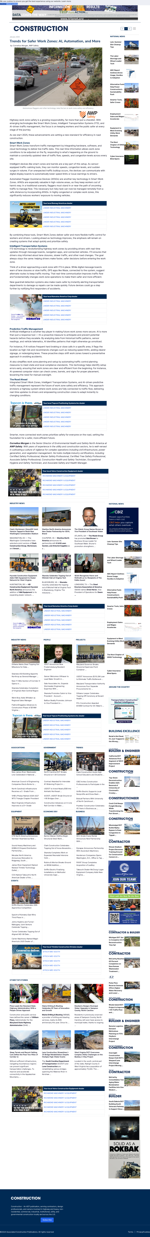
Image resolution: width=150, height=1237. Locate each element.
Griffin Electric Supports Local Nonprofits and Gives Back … (88, 792)
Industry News (17, 503)
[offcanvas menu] (134, 28)
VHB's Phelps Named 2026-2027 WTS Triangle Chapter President (25, 797)
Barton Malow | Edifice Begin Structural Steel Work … (56, 837)
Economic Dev (50, 811)
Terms (130, 1232)
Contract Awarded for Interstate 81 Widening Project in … (57, 782)
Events (14, 881)
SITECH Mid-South (51, 952)
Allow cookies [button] (12, 4)
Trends (79, 747)
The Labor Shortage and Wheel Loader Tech (115, 560)
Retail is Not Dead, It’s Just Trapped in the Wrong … (116, 738)
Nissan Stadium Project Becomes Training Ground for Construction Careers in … (116, 852)
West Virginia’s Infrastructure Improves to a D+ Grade (24, 804)
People (47, 640)
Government (50, 747)
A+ (129, 28)
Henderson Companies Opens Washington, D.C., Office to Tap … (90, 856)
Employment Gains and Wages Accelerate (117, 116)
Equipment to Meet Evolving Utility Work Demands (115, 640)
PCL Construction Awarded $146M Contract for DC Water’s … (90, 704)
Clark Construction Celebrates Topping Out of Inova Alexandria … (58, 846)
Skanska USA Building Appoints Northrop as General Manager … (25, 675)
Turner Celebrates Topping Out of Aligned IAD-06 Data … (26, 932)
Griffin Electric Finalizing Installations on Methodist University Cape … (54, 872)
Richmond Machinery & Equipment (59, 476)
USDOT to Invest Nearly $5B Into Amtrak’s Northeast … (57, 790)
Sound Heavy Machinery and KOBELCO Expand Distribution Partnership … (24, 848)
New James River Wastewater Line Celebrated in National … (24, 773)
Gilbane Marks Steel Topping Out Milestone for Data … (25, 665)
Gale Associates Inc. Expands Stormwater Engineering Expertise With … (56, 686)
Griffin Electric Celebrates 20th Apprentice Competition (24, 906)
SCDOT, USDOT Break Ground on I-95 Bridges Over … (58, 797)
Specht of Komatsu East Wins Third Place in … (24, 916)
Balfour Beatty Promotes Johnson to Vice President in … (58, 701)
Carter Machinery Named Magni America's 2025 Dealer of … (25, 940)
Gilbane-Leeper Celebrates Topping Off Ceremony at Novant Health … (90, 696)
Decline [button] (3, 4)
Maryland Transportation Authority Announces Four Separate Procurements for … (90, 686)
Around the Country (119, 687)
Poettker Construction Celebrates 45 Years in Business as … (90, 807)
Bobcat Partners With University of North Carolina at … (89, 799)
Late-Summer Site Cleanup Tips (116, 44)
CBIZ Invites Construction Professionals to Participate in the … (90, 784)
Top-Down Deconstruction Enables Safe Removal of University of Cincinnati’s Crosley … (115, 785)
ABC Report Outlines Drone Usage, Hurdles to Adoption (115, 576)
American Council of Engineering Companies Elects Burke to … (25, 782)
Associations (18, 747)
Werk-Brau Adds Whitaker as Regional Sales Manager (23, 699)
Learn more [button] (66, 1)
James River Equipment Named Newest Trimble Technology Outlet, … (25, 867)
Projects (80, 640)
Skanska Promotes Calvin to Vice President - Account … (57, 694)
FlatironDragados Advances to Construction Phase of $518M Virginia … (24, 707)
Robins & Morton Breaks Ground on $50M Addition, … (57, 863)
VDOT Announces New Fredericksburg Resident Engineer (54, 667)
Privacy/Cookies (143, 1232)
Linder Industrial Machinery (57, 208)
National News (117, 36)
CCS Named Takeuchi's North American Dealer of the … (24, 876)
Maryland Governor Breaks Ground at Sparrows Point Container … (87, 667)
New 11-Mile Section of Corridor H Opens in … (26, 682)
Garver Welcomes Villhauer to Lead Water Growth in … (56, 677)
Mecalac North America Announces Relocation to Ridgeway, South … (22, 858)
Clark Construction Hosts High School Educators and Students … (90, 773)
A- (122, 28)
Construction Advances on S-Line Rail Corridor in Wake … (58, 804)
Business (80, 811)
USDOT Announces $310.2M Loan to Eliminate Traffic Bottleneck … (90, 677)
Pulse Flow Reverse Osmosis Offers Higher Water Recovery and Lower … (116, 988)
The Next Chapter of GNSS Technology (117, 144)
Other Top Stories (19, 980)
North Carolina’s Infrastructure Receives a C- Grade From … (24, 790)
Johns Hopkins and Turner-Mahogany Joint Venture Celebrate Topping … (23, 924)
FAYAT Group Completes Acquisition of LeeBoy (86, 863)
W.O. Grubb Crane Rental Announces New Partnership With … (88, 838)
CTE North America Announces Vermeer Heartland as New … (25, 837)
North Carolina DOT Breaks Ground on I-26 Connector (55, 773)
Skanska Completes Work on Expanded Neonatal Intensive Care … (56, 855)
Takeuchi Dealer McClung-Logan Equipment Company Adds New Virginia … (90, 872)
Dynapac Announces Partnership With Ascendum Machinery (90, 849)
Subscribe (47, 1220)
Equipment (16, 811)
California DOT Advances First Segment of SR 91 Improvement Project (116, 761)
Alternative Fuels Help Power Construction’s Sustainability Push (117, 89)
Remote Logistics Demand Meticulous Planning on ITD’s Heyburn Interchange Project (116, 1033)
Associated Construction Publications (22, 1232)
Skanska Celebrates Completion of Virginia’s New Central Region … (25, 690)
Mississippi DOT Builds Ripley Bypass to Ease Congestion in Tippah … (115, 830)
